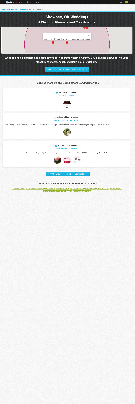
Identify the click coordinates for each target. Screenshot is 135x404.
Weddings (5, 9)
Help (120, 2)
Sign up (28, 2)
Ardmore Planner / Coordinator (66, 149)
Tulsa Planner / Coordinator (66, 95)
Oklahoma (13, 9)
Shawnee (22, 9)
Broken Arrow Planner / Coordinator (66, 120)
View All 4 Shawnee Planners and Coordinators (66, 70)
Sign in (37, 2)
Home (21, 2)
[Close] (88, 35)
